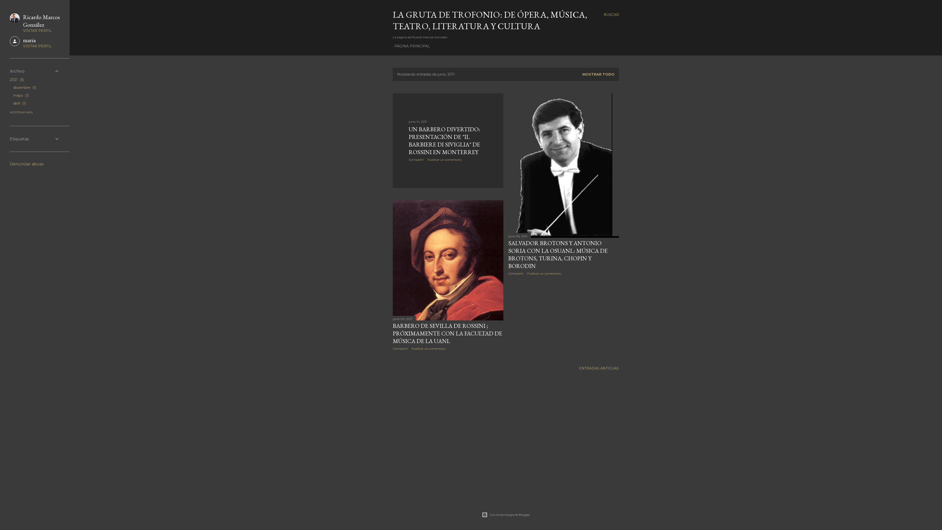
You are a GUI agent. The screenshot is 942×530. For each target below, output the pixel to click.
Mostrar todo (598, 74)
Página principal (412, 46)
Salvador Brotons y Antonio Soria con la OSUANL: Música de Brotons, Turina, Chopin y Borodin (558, 254)
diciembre (24, 87)
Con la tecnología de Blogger (510, 515)
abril (19, 103)
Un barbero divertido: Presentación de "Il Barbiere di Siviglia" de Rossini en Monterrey (444, 140)
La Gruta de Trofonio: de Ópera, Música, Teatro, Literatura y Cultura (490, 20)
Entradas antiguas (599, 368)
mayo (20, 95)
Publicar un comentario (444, 159)
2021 (16, 80)
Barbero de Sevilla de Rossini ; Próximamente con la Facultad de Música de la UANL (447, 333)
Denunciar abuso (27, 164)
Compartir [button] (416, 159)
